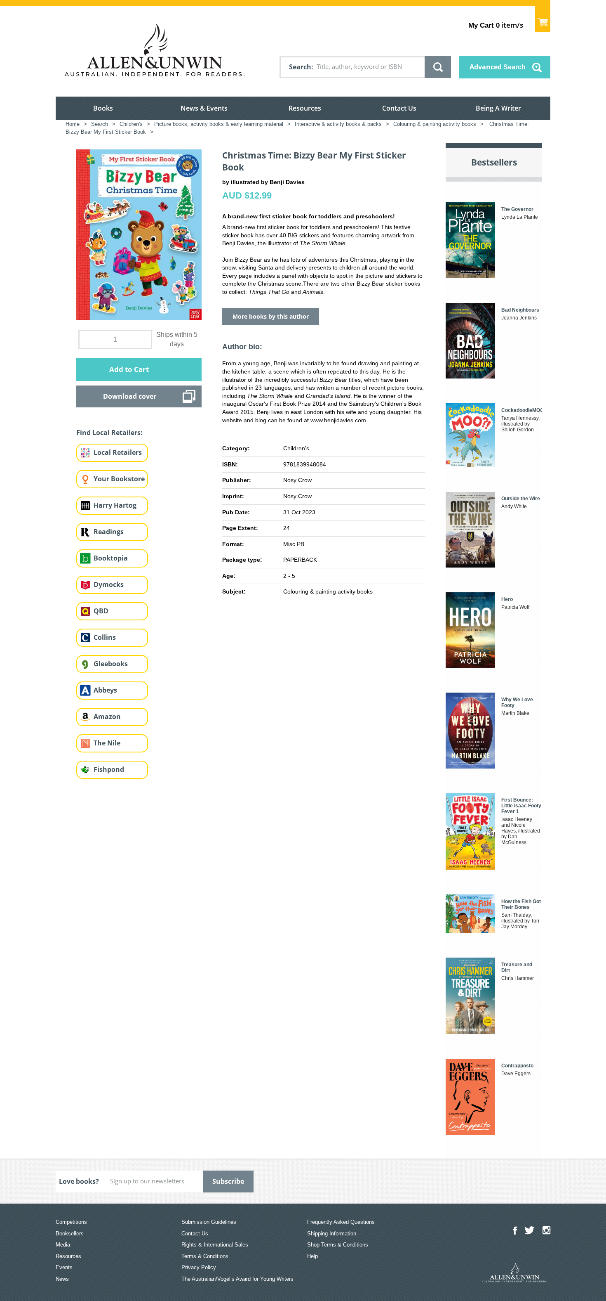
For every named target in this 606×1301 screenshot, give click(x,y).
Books (103, 108)
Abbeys (105, 690)
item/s (495, 25)
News (62, 1279)
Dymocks (109, 584)
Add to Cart (129, 369)
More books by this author (271, 316)
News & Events (204, 108)
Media (63, 1245)
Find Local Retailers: (109, 432)
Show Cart (542, 19)
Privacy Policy (198, 1267)
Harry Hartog (115, 505)
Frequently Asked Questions (341, 1222)
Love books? (79, 1181)
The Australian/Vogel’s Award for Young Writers (237, 1279)
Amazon (107, 716)
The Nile (107, 742)
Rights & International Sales (214, 1245)
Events (64, 1267)
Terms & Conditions (204, 1256)
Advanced (498, 66)
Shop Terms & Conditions (337, 1245)
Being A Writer (498, 108)
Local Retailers (118, 452)
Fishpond (109, 769)
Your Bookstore (119, 478)
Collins (105, 637)
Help (312, 1256)
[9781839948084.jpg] (139, 234)
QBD (101, 610)
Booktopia (111, 558)
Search (300, 66)
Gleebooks (111, 663)
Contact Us (399, 108)
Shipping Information (331, 1233)
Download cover (129, 396)
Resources (305, 108)
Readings (109, 531)
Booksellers (70, 1233)
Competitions (71, 1222)
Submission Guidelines (208, 1222)
